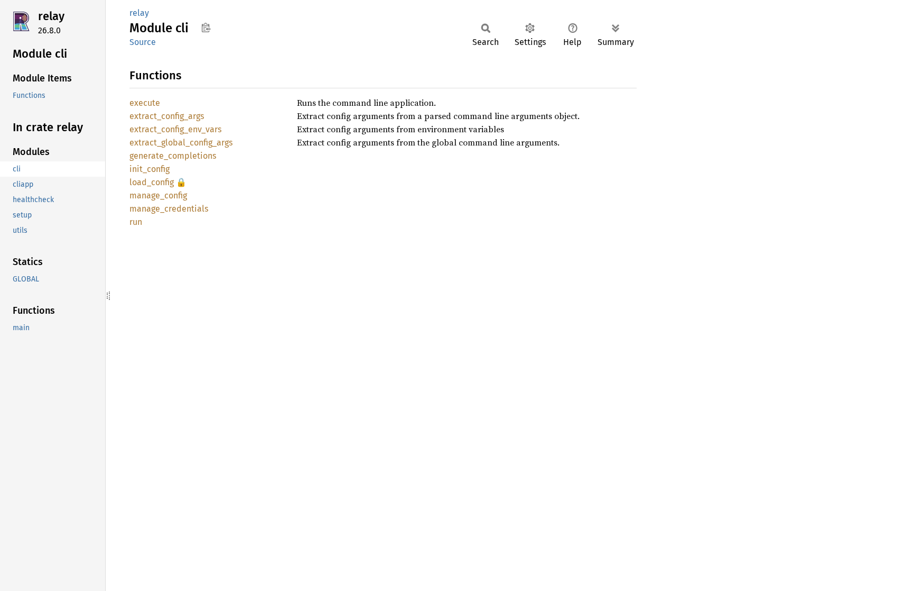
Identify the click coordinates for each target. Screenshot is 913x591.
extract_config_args (166, 116)
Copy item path (206, 28)
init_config (149, 169)
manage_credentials (168, 209)
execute (144, 103)
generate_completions (172, 156)
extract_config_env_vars (175, 129)
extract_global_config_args (180, 143)
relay (51, 16)
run (135, 222)
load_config (151, 182)
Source (142, 42)
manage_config (158, 195)
